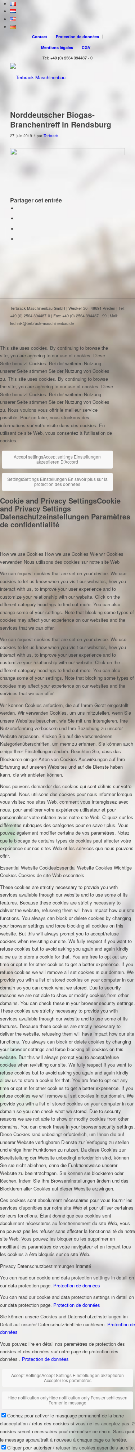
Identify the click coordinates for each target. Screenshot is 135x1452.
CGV (86, 47)
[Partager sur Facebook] (19, 208)
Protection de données (77, 36)
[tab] (67, 558)
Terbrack (51, 135)
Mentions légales (57, 47)
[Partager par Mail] (19, 239)
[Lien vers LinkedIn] (108, 331)
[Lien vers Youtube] (119, 331)
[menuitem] (39, 37)
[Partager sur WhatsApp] (19, 228)
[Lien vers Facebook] (98, 331)
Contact (39, 36)
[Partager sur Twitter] (19, 218)
